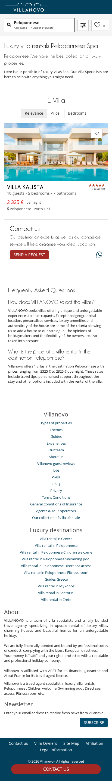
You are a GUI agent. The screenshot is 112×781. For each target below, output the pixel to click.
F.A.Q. (56, 483)
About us (56, 456)
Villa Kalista (25, 187)
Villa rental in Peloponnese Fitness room (56, 572)
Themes (56, 429)
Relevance (34, 113)
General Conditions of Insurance (56, 504)
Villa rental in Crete (56, 599)
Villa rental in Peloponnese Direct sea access (56, 565)
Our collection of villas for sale (56, 517)
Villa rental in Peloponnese (56, 545)
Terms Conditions (56, 497)
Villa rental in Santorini (56, 592)
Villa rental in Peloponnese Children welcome (56, 552)
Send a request (29, 254)
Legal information (56, 749)
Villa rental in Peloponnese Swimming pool (56, 559)
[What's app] (98, 255)
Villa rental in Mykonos (56, 586)
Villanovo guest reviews (56, 463)
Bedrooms (78, 113)
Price (56, 113)
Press (56, 477)
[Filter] (83, 25)
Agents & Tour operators (56, 510)
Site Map (71, 743)
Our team (56, 450)
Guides (56, 436)
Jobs (56, 470)
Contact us (56, 769)
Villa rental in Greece (56, 538)
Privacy (56, 490)
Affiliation (94, 743)
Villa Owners (45, 743)
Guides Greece (56, 579)
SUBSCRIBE (94, 722)
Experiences (56, 443)
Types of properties (56, 423)
